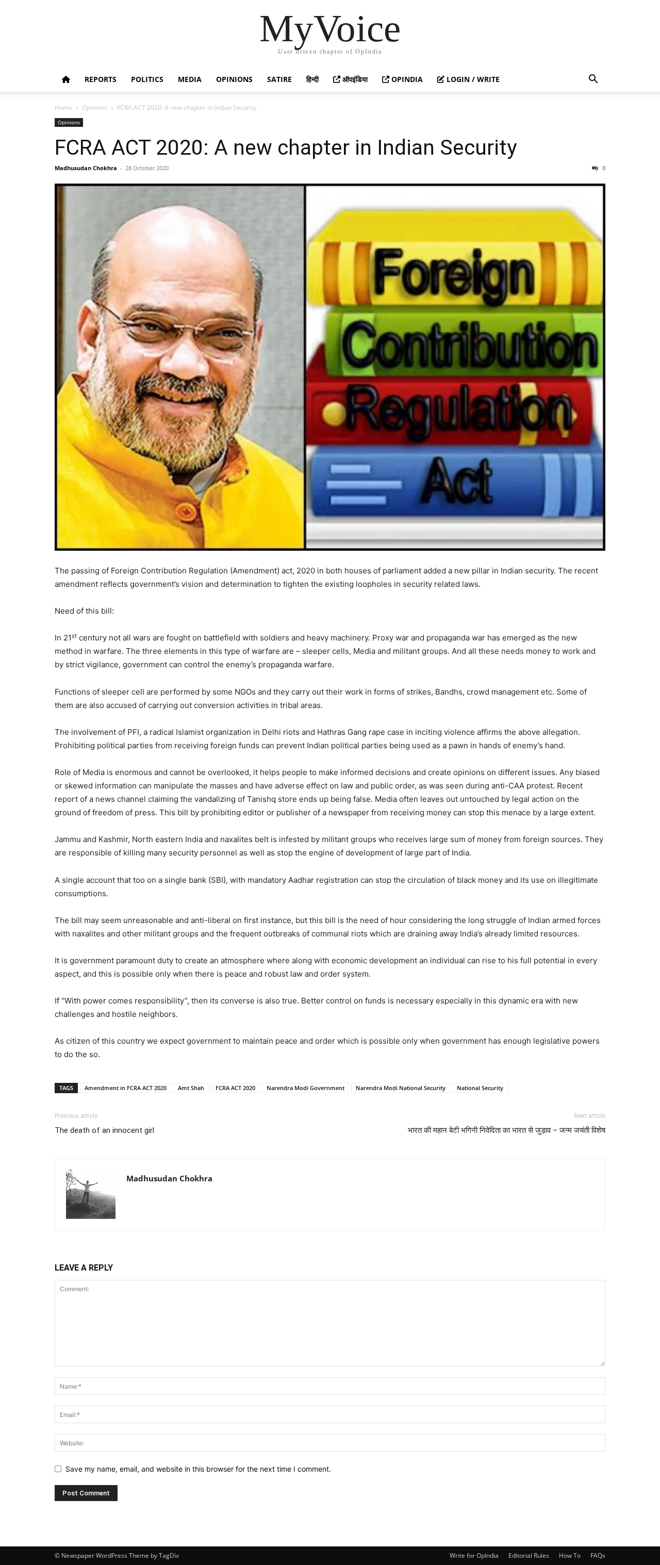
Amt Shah (191, 1088)
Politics (147, 79)
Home (63, 107)
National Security (480, 1088)
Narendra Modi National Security (401, 1088)
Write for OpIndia (474, 1555)
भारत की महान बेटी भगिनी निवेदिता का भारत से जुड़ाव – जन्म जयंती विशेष (506, 1130)
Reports (101, 79)
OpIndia (406, 79)
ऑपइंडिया (354, 79)
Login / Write (472, 79)
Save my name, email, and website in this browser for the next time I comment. (198, 1468)
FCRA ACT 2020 (235, 1088)
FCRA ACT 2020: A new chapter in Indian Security (286, 147)
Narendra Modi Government (305, 1088)
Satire (279, 79)
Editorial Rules (528, 1555)
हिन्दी (312, 79)
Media (190, 79)
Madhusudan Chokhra (86, 168)
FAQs (597, 1555)
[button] (593, 80)
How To (570, 1555)
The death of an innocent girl (104, 1130)
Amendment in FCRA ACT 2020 (126, 1088)
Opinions (234, 79)
